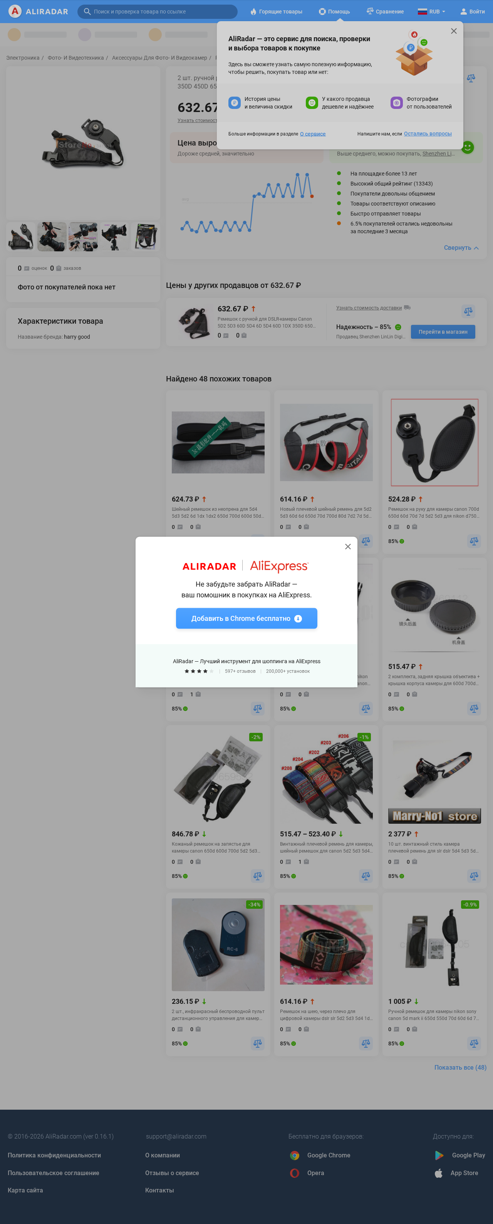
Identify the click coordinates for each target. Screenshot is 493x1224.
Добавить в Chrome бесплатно (240, 618)
